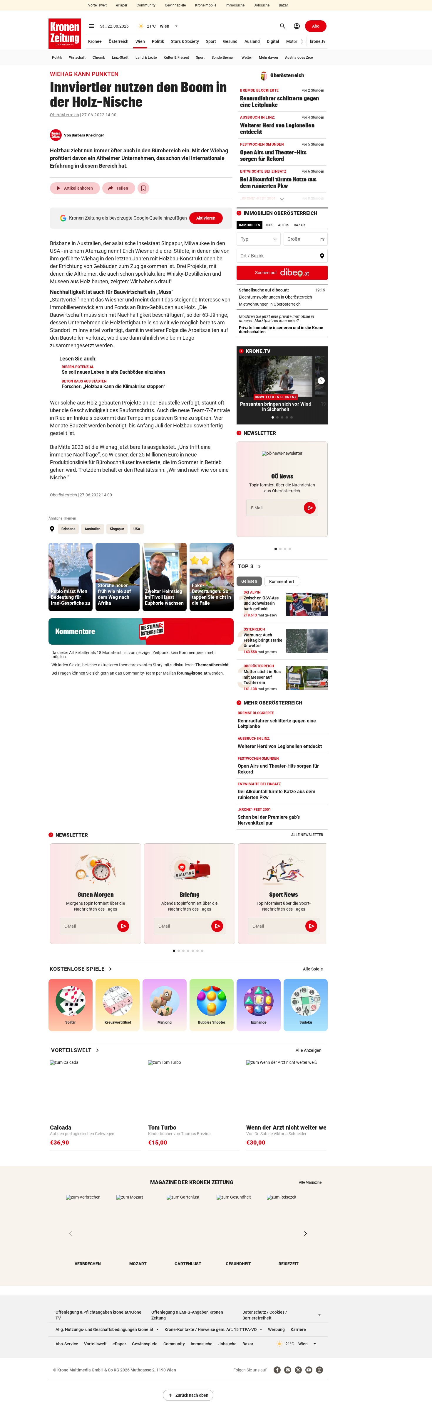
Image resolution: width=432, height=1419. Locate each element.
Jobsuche (261, 5)
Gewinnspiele (175, 5)
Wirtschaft (77, 57)
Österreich (118, 41)
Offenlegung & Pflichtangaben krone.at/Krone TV (98, 1315)
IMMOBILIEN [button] (249, 225)
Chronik (99, 57)
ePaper (121, 5)
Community (146, 5)
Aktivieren (206, 218)
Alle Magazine (310, 1182)
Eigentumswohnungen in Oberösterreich (282, 297)
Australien (93, 529)
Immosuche (235, 5)
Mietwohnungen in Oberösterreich (282, 304)
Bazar (283, 5)
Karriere (298, 1329)
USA (136, 529)
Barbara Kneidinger (88, 135)
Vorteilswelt (97, 5)
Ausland (252, 41)
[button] (302, 41)
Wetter (247, 57)
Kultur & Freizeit (176, 57)
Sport (211, 41)
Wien (140, 41)
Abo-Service (67, 1344)
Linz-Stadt (120, 57)
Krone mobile (205, 5)
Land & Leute (146, 57)
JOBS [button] (269, 225)
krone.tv (317, 41)
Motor (291, 41)
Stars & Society (185, 41)
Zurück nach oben (188, 1395)
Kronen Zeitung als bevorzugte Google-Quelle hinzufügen (142, 218)
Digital (273, 41)
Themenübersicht (212, 665)
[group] (70, 577)
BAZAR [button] (299, 225)
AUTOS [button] (283, 225)
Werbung (276, 1329)
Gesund (230, 41)
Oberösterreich (64, 114)
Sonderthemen (223, 57)
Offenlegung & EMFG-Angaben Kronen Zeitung (187, 1315)
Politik (158, 41)
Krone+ (95, 41)
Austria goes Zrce (299, 57)
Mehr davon (268, 57)
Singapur (117, 529)
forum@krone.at (192, 673)
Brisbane (68, 529)
